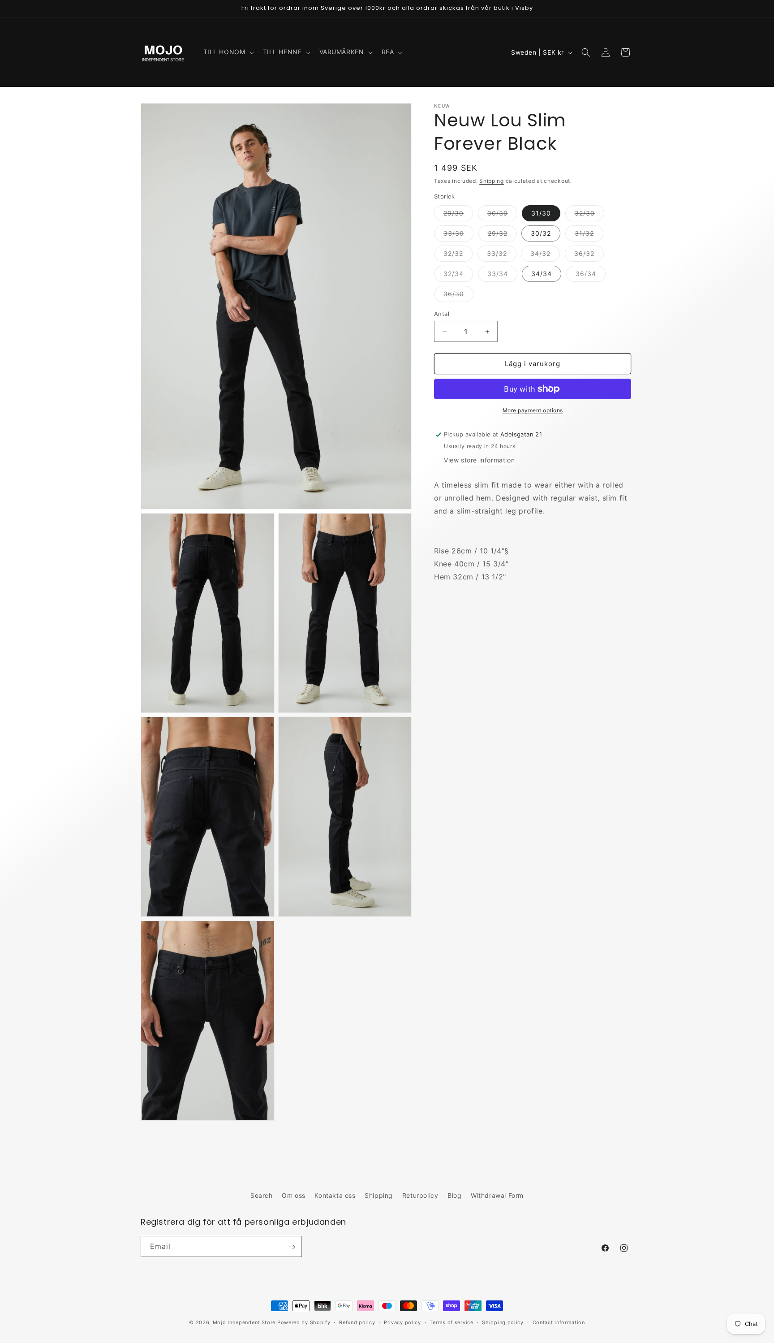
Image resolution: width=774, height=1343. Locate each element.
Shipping (491, 180)
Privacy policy (402, 1322)
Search (261, 1195)
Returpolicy (420, 1195)
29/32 (502, 235)
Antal (441, 313)
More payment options (533, 410)
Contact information (559, 1322)
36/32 (589, 255)
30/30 (502, 215)
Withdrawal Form (497, 1195)
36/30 (458, 295)
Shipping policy (503, 1322)
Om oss (293, 1195)
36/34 (591, 275)
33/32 (501, 255)
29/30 (458, 215)
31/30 (541, 213)
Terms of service (451, 1322)
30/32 (541, 233)
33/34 (502, 275)
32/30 (589, 215)
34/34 (541, 273)
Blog (454, 1195)
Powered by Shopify (304, 1322)
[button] (228, 52)
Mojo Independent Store (244, 1322)
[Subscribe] (291, 1246)
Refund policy (357, 1322)
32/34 (458, 275)
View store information (479, 460)
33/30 (458, 235)
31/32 (589, 235)
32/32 (458, 255)
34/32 (545, 255)
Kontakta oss (334, 1195)
